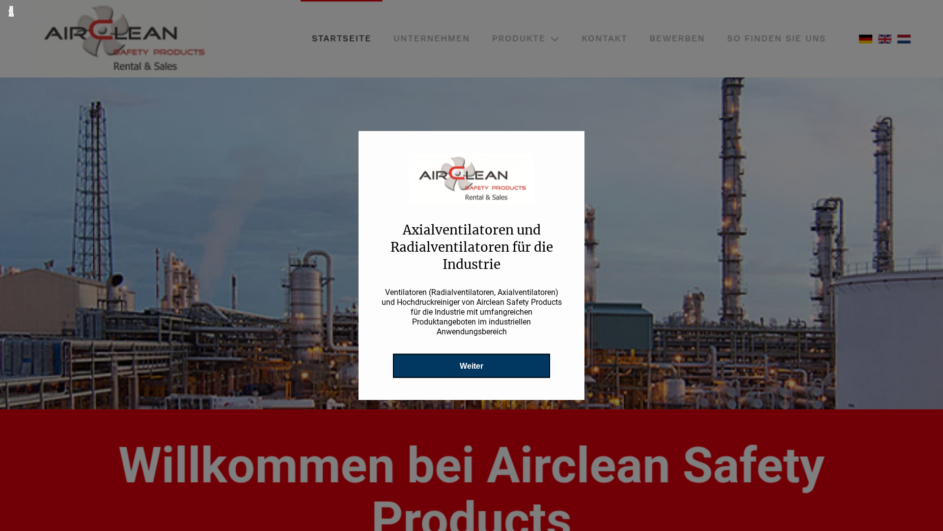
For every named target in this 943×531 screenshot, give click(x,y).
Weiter (471, 366)
